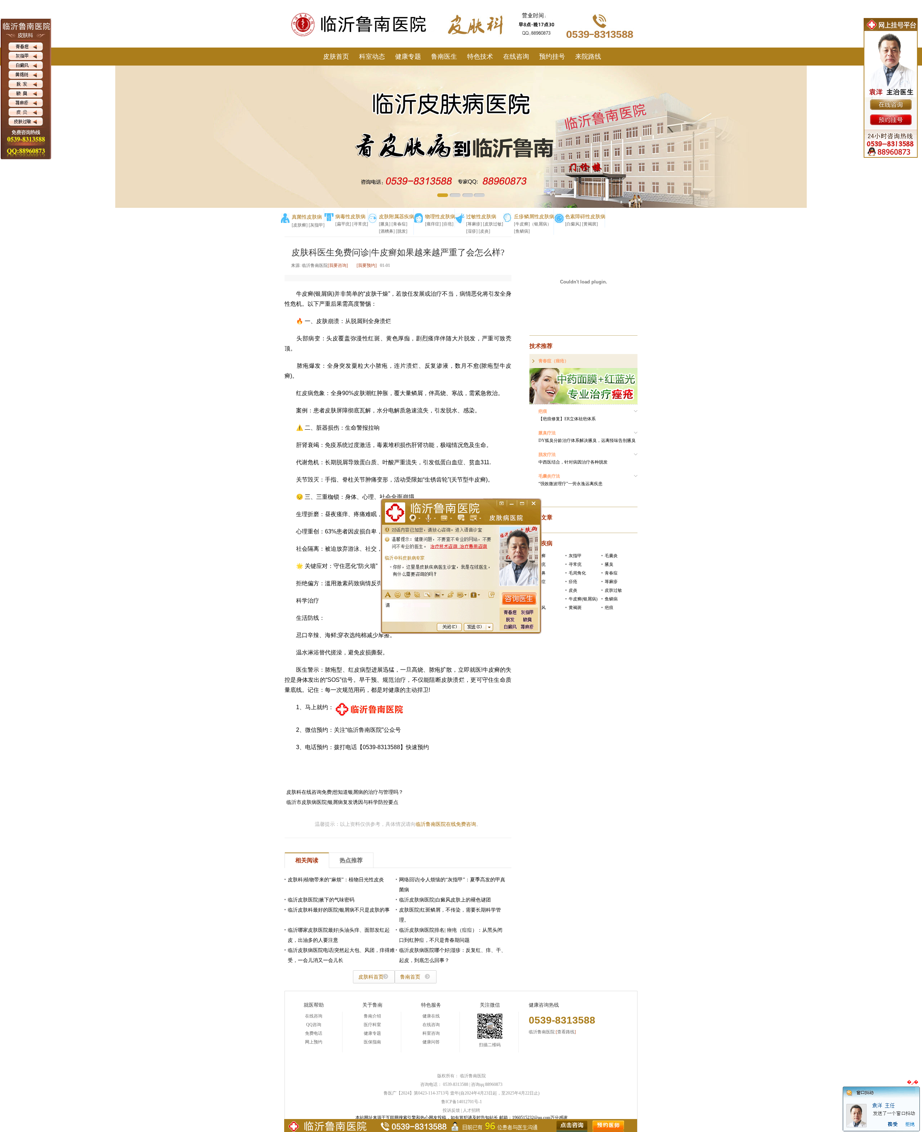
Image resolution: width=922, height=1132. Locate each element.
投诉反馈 (451, 1110)
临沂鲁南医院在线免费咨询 (446, 824)
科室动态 (372, 56)
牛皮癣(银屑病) (583, 598)
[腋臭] (384, 224)
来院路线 (588, 56)
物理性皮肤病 (440, 216)
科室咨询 (431, 1033)
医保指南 (372, 1041)
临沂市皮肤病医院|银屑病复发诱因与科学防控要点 (342, 802)
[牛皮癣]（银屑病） (532, 224)
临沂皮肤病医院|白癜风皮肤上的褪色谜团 (445, 900)
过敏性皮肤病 (481, 216)
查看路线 (565, 1031)
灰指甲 (575, 555)
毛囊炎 (611, 555)
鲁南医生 (444, 56)
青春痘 (611, 573)
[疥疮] (447, 224)
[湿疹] (472, 231)
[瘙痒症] (433, 224)
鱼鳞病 (611, 598)
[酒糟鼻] (387, 231)
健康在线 (431, 1016)
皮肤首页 (336, 56)
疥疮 (573, 581)
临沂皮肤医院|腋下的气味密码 (321, 900)
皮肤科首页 (371, 977)
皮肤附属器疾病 (396, 216)
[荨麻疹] (474, 224)
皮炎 (573, 590)
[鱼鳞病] (522, 231)
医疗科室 (372, 1024)
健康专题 (408, 56)
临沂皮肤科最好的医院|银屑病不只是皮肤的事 (339, 910)
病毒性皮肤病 (350, 216)
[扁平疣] (343, 224)
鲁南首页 (410, 977)
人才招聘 (471, 1110)
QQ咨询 (313, 1024)
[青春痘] (399, 224)
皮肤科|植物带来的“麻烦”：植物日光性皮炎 (336, 879)
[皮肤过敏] (493, 224)
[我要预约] (367, 265)
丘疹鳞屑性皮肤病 (534, 216)
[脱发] (401, 231)
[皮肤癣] (300, 225)
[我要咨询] (338, 265)
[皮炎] (484, 231)
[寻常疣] (360, 224)
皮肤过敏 (613, 590)
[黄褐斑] (590, 224)
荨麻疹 (611, 581)
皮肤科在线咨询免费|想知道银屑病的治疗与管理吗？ (344, 792)
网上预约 (313, 1041)
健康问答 (431, 1041)
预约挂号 (552, 56)
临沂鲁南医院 (473, 1075)
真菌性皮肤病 (307, 217)
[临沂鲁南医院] (366, 2)
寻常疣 (575, 564)
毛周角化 (577, 573)
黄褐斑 (575, 607)
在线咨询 (516, 56)
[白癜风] (573, 224)
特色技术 (480, 56)
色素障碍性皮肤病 (585, 216)
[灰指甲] (317, 225)
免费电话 (313, 1033)
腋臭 (609, 564)
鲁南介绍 (372, 1016)
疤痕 (609, 607)
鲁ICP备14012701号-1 (461, 1101)
